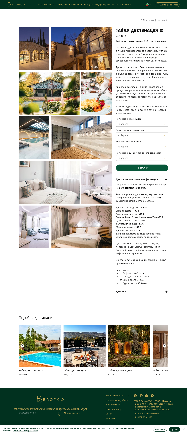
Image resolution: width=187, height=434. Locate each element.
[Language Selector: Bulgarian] (149, 5)
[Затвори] (183, 429)
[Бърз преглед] (40, 346)
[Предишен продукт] (22, 346)
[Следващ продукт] (164, 346)
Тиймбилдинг (113, 404)
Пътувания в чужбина (117, 400)
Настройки (160, 429)
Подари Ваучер (113, 409)
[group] (93, 350)
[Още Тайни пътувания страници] (55, 4)
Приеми (174, 429)
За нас (109, 413)
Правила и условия (143, 417)
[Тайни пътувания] (128, 395)
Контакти (110, 418)
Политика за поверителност (147, 413)
